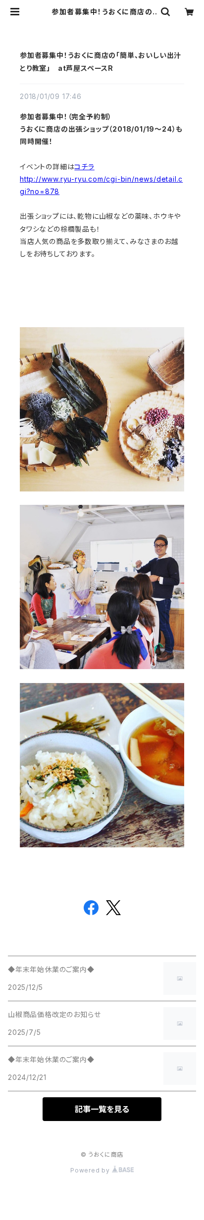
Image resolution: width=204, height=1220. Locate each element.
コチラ (84, 166)
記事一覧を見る (102, 1109)
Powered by (91, 1170)
